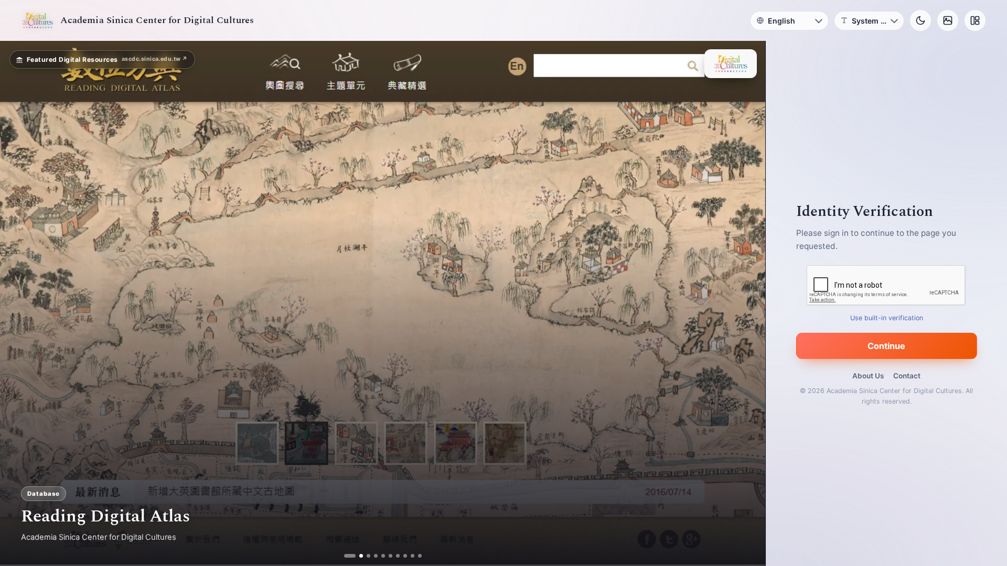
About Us (868, 376)
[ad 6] (386, 556)
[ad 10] (415, 556)
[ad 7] (393, 556)
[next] (746, 303)
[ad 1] (349, 556)
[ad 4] (371, 556)
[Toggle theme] (920, 20)
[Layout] (975, 20)
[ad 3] (364, 556)
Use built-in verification (886, 318)
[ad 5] (379, 556)
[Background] (948, 20)
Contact (906, 376)
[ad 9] (408, 556)
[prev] (18, 303)
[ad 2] (357, 556)
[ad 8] (401, 556)
